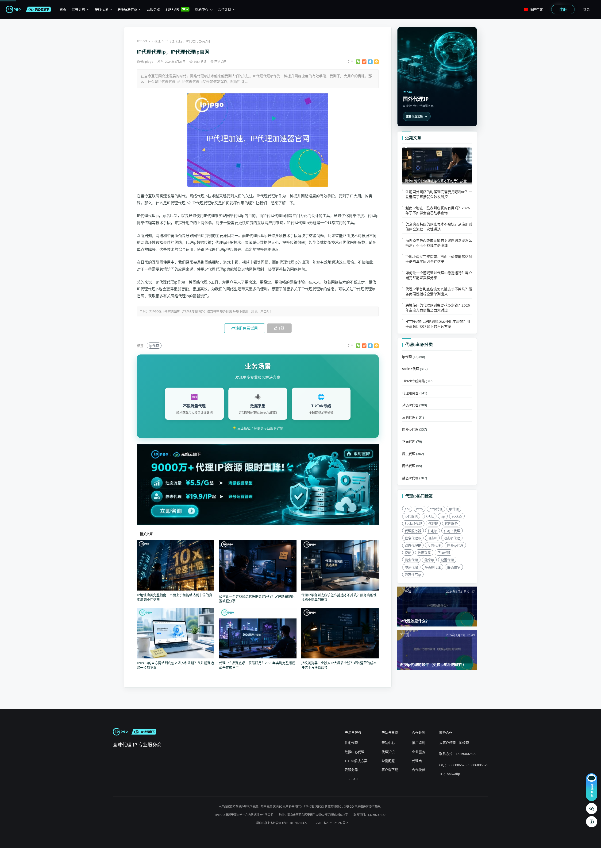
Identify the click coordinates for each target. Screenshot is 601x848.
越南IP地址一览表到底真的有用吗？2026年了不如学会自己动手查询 (437, 210)
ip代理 (156, 41)
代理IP (433, 523)
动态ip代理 (452, 538)
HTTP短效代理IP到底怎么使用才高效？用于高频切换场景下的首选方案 (437, 324)
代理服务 (451, 523)
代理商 (417, 761)
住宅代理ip (413, 538)
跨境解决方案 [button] (127, 9)
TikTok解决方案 (356, 761)
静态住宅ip (413, 574)
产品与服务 (353, 732)
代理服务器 (410, 393)
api (407, 509)
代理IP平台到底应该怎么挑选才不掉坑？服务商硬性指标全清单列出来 (438, 291)
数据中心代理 (354, 752)
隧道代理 (411, 567)
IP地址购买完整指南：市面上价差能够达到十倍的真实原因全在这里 (438, 259)
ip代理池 (411, 516)
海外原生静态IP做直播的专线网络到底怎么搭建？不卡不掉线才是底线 (438, 243)
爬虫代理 (408, 453)
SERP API (351, 779)
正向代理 (408, 441)
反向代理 (408, 417)
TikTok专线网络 (413, 381)
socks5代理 (410, 369)
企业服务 (418, 752)
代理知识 (388, 752)
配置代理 (447, 560)
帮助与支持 (389, 732)
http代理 (436, 509)
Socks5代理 (413, 523)
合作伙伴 (418, 769)
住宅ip (432, 531)
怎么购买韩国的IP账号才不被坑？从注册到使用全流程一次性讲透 (438, 226)
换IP (408, 552)
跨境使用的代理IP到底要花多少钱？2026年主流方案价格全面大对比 (437, 307)
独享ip (429, 560)
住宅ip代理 (452, 531)
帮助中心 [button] (201, 9)
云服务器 (351, 769)
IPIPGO (142, 41)
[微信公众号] (591, 808)
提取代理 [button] (101, 9)
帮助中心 (388, 742)
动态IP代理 (410, 405)
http (419, 509)
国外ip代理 (410, 429)
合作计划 (418, 732)
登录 (586, 9)
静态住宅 (453, 567)
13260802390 (466, 753)
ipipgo (149, 61)
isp (442, 516)
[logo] (14, 9)
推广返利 (418, 742)
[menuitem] (63, 9)
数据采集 (424, 552)
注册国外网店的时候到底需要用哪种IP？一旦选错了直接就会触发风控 (438, 194)
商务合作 (445, 732)
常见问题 (388, 761)
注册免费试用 (246, 328)
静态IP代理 (410, 478)
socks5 (457, 516)
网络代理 (408, 465)
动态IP (432, 538)
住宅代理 (351, 742)
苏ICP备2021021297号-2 (332, 823)
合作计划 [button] (224, 9)
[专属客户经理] (591, 821)
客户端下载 (389, 769)
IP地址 (429, 516)
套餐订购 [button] (78, 9)
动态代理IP (413, 545)
